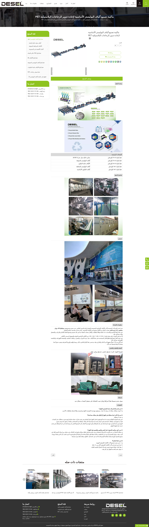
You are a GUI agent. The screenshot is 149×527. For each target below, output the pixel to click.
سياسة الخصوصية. (50, 525)
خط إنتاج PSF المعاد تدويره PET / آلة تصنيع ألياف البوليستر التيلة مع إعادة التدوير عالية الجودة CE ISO (86, 492)
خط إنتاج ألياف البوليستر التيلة (35, 39)
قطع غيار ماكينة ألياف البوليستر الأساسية (36, 77)
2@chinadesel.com (33, 89)
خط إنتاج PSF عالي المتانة (34, 53)
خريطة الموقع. (57, 525)
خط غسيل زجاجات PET (34, 72)
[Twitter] (116, 515)
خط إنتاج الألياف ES (33, 58)
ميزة (85, 514)
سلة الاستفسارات (110, 57)
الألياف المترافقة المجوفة (35, 46)
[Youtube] (112, 515)
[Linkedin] (120, 515)
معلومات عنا (87, 507)
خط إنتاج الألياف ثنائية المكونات (36, 67)
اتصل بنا (86, 519)
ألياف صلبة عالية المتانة (35, 43)
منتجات (85, 509)
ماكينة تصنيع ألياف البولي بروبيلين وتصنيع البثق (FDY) (62, 492)
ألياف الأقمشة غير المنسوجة (36, 49)
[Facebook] (124, 515)
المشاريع (86, 511)
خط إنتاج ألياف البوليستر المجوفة (36, 62)
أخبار (85, 516)
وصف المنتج (86, 79)
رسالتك (111, 53)
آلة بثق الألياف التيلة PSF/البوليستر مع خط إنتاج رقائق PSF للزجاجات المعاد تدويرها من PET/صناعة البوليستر (37, 492)
